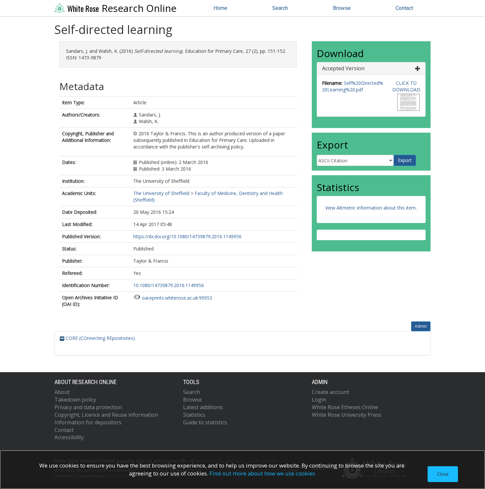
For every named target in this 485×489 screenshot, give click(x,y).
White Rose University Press (346, 414)
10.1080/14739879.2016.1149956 (168, 285)
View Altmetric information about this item (370, 208)
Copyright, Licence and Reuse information (106, 414)
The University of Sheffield (161, 193)
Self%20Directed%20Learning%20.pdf (352, 86)
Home (220, 8)
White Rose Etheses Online (345, 407)
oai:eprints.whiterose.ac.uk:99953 (177, 298)
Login (319, 399)
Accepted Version (343, 68)
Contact (404, 8)
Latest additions (203, 407)
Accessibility (69, 437)
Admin (421, 326)
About (62, 392)
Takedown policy (75, 399)
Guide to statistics (205, 422)
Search (280, 8)
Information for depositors (87, 422)
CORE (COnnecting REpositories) (99, 338)
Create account (330, 392)
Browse (342, 8)
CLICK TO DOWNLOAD (406, 86)
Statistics (194, 414)
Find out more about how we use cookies (262, 473)
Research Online (122, 8)
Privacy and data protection (88, 407)
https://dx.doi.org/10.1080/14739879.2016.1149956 (187, 236)
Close (443, 474)
